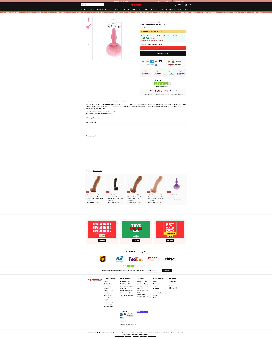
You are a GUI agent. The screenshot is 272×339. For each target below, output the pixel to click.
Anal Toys (108, 9)
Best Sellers (159, 9)
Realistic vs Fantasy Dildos (127, 286)
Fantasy (83, 9)
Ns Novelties (143, 27)
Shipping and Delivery (142, 281)
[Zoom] (114, 38)
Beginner (92, 9)
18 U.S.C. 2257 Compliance (143, 297)
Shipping (149, 44)
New (166, 9)
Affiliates (155, 286)
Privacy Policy (140, 288)
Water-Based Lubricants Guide (126, 296)
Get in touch (156, 284)
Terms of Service (141, 294)
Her (146, 9)
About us (155, 281)
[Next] (88, 44)
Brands (179, 9)
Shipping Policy (143, 336)
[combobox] (92, 4)
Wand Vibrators (108, 293)
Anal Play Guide (124, 288)
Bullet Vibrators (108, 295)
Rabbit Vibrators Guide (126, 290)
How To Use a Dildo (125, 284)
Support (187, 9)
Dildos (99, 9)
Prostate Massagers (109, 302)
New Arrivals (102, 240)
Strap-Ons (126, 9)
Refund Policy (136, 336)
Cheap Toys (136, 240)
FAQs (154, 290)
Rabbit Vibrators (108, 290)
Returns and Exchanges (143, 286)
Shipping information (93, 118)
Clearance (172, 9)
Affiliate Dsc (156, 288)
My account (156, 297)
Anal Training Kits (108, 304)
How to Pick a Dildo (125, 281)
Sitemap (155, 295)
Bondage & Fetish (108, 306)
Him (151, 9)
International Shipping (142, 284)
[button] (152, 62)
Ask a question (91, 122)
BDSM (134, 9)
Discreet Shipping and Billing (142, 291)
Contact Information (119, 336)
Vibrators (117, 9)
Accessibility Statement (159, 293)
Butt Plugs (106, 299)
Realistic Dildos (108, 284)
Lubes (140, 9)
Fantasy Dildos (108, 286)
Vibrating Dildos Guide (126, 293)
